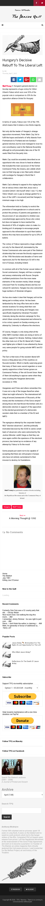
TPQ (18, 900)
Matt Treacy (17, 507)
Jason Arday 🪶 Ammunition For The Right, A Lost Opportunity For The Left (26, 644)
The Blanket (7, 576)
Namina (23, 900)
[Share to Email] (40, 79)
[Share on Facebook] (14, 79)
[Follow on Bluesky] (42, 3)
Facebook (20, 751)
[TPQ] (22, 19)
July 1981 (6, 578)
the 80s (13, 837)
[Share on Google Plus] (27, 79)
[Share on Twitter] (20, 79)
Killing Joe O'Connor (10, 580)
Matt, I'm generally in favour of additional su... (20, 626)
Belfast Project (14, 850)
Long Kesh (13, 833)
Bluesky (19, 741)
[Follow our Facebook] (36, 3)
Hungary (7, 507)
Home (4, 574)
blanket (33, 833)
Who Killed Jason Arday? (21, 652)
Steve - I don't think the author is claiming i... (19, 623)
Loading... (6, 595)
